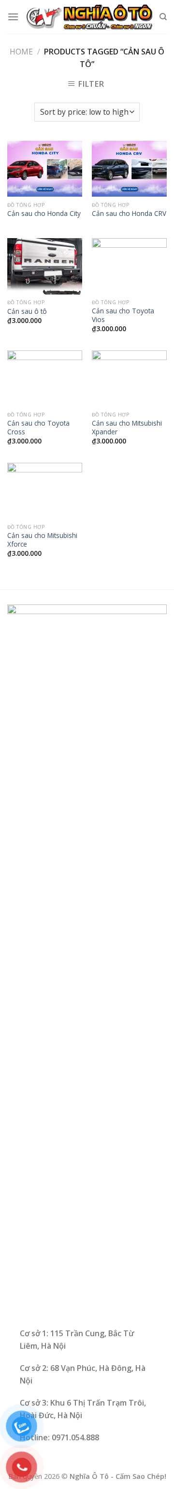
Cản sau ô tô (27, 311)
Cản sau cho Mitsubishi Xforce (42, 539)
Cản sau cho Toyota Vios (123, 315)
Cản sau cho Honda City (44, 213)
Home (21, 51)
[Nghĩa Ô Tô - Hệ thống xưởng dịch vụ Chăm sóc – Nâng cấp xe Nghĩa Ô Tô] (89, 17)
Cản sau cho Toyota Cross (38, 427)
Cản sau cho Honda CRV (129, 213)
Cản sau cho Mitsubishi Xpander (127, 427)
